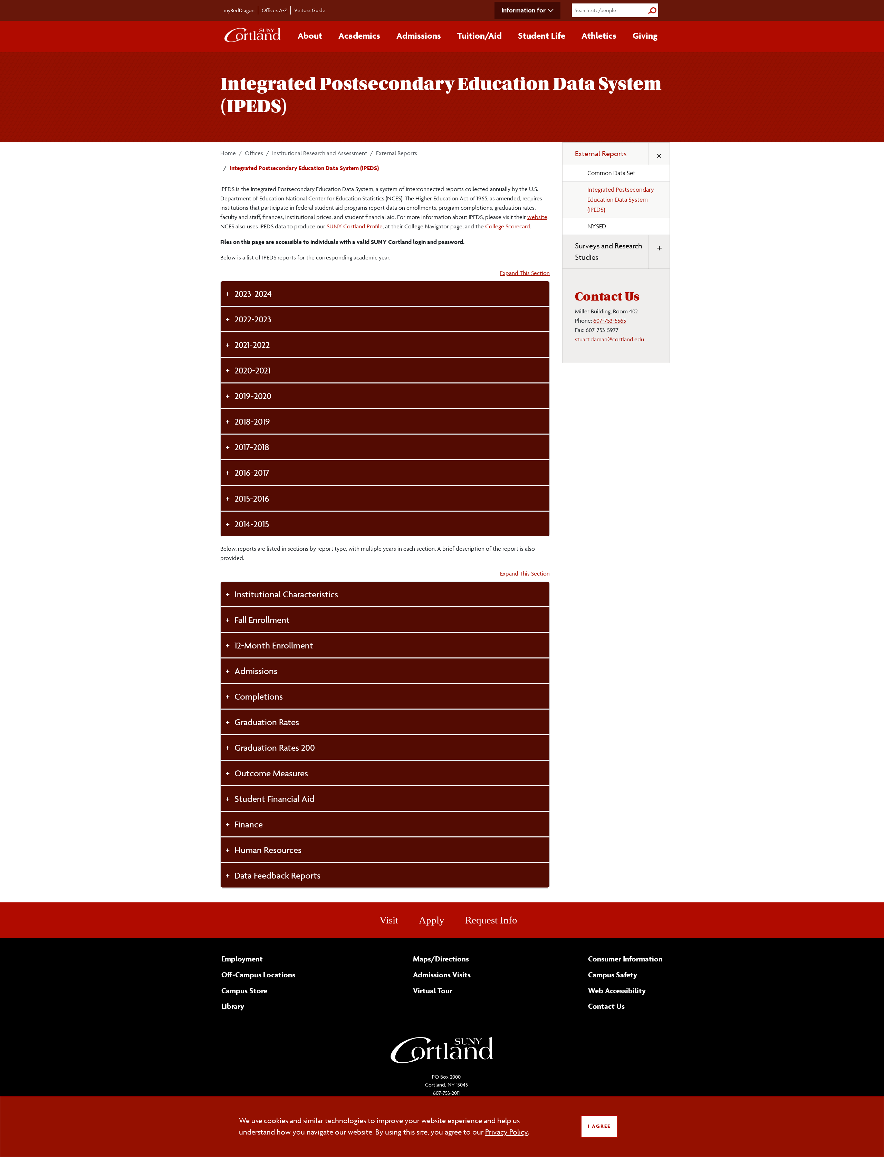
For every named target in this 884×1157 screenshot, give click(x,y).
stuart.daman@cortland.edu (609, 339)
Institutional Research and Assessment (319, 153)
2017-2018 (251, 447)
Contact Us (606, 1006)
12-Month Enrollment (273, 645)
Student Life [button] (541, 35)
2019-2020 (252, 395)
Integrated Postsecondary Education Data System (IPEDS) (620, 199)
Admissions (255, 670)
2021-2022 (252, 344)
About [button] (310, 35)
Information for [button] (523, 10)
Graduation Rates (266, 722)
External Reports (396, 153)
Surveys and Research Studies (608, 251)
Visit (388, 920)
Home (228, 153)
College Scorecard (507, 226)
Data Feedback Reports (277, 875)
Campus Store (244, 990)
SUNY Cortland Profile (355, 226)
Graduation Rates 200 (274, 747)
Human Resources (267, 849)
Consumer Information (625, 959)
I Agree (599, 1126)
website (537, 217)
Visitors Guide (309, 10)
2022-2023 (252, 319)
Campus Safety (612, 974)
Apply (431, 920)
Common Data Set (611, 173)
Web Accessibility (617, 990)
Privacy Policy (506, 1132)
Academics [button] (359, 35)
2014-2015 (251, 524)
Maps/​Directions (441, 959)
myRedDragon (239, 10)
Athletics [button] (599, 35)
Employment (242, 959)
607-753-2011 (446, 1093)
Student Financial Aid (274, 798)
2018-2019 (252, 421)
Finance (248, 824)
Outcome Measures (271, 773)
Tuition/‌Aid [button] (479, 35)
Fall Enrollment (262, 619)
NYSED (596, 226)
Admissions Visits (442, 974)
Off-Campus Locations (258, 974)
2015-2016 (251, 498)
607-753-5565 (609, 320)
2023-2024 (253, 293)
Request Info (491, 920)
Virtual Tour (432, 990)
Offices (254, 153)
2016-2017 (251, 472)
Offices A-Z (274, 10)
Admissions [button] (418, 35)
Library (232, 1006)
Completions (258, 696)
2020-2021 (252, 370)
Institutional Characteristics (286, 594)
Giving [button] (645, 35)
